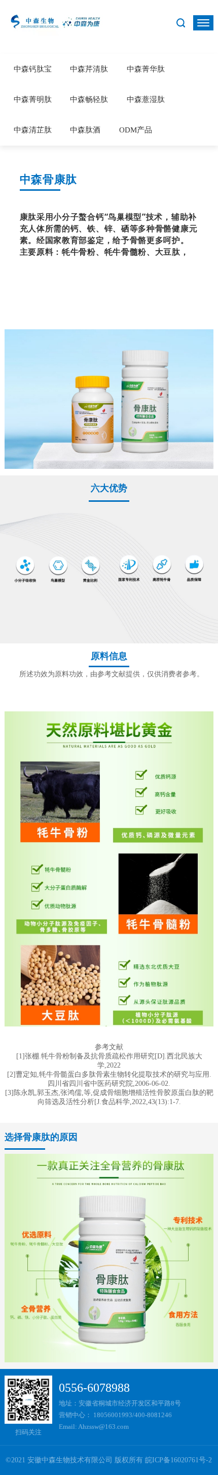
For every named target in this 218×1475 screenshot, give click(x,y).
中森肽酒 (85, 130)
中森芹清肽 (89, 69)
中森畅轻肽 (89, 99)
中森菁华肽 (146, 69)
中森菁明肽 (33, 99)
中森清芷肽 (33, 130)
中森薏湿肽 (146, 99)
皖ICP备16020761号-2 (178, 1460)
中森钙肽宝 (33, 69)
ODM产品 (135, 130)
